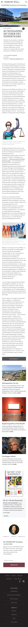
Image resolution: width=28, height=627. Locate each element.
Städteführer (14, 614)
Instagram (23, 581)
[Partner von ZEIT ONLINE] (16, 2)
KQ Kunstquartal (14, 598)
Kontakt (13, 575)
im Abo (6, 516)
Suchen (26, 2)
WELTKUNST (14, 591)
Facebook (20, 581)
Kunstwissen (5, 5)
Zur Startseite (13, 359)
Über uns (8, 575)
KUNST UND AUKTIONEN (14, 595)
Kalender (14, 610)
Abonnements (14, 602)
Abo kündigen (14, 622)
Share (23, 29)
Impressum (19, 575)
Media (14, 618)
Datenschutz (9, 578)
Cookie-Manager (18, 578)
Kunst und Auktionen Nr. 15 (17, 58)
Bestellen (14, 565)
